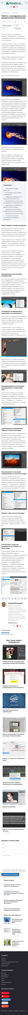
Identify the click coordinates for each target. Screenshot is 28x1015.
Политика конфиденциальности (9, 962)
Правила (3, 960)
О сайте (3, 958)
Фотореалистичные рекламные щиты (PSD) (17, 921)
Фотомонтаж (4, 976)
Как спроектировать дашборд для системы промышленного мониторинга (13, 902)
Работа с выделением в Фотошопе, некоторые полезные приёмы (13, 735)
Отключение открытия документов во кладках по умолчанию (11, 217)
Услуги (3, 980)
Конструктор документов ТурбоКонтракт (10, 710)
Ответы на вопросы (6, 982)
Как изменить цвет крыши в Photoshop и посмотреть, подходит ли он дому (14, 893)
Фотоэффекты (5, 975)
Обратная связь (5, 963)
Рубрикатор (4, 965)
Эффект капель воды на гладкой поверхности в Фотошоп (18, 943)
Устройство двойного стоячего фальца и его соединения (12, 885)
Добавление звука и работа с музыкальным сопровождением (12, 783)
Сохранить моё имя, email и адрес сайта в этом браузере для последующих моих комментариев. (14, 870)
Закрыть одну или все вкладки (14, 213)
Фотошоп (3, 973)
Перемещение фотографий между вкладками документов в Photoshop (14, 662)
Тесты (2, 978)
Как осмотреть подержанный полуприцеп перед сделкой (12, 909)
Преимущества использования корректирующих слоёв (17, 932)
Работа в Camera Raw (9, 806)
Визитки (3, 984)
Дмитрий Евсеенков (15, 603)
